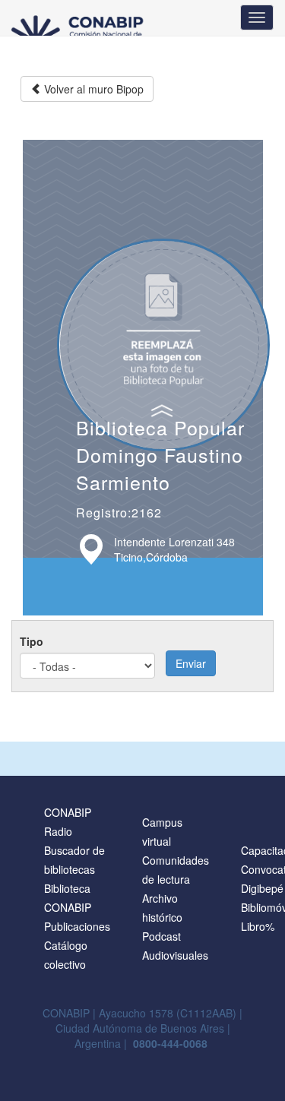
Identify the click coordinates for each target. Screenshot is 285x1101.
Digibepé (262, 888)
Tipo (31, 641)
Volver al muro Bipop (92, 88)
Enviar (191, 663)
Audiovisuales (175, 955)
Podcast (161, 936)
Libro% (257, 926)
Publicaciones (77, 926)
